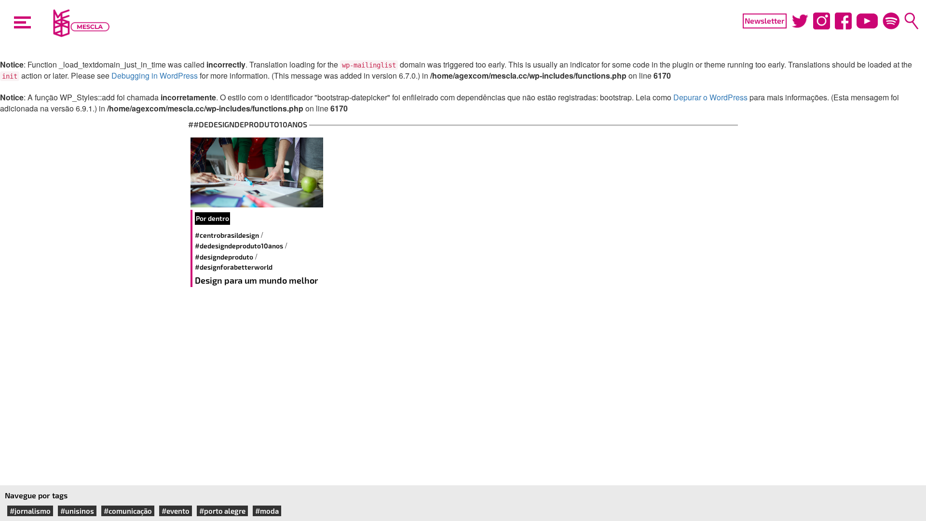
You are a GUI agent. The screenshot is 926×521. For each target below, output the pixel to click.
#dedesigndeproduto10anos (239, 246)
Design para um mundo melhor (256, 280)
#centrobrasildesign (227, 235)
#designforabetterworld (233, 267)
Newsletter (765, 20)
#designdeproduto (224, 257)
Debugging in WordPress (154, 75)
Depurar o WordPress (710, 97)
